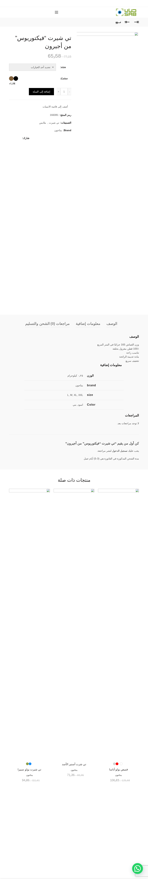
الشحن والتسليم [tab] (37, 324)
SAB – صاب (81, 873)
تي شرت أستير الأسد (74, 764)
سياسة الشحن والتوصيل (126, 846)
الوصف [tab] (111, 324)
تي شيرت (54, 122)
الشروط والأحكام (130, 857)
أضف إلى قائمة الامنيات (55, 106)
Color (64, 78)
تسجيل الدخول (119, 450)
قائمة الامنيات (71, 12)
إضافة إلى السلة (41, 91)
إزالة (11, 83)
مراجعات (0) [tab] (60, 324)
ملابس (42, 122)
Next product (136, 22)
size (63, 67)
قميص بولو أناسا (118, 769)
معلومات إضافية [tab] (88, 324)
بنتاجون (58, 130)
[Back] (118, 22)
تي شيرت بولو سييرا (29, 769)
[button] (137, 868)
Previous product (127, 22)
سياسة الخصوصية (129, 852)
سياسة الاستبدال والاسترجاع (124, 841)
